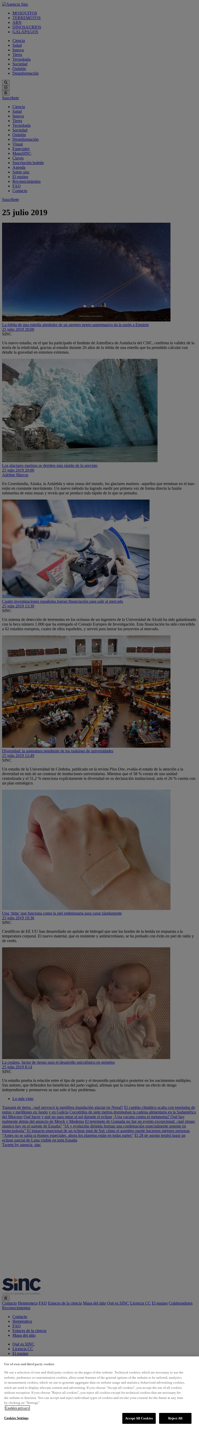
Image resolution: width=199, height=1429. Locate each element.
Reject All (175, 1418)
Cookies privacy (17, 1408)
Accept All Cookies (139, 1418)
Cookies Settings (16, 1418)
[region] (99, 1392)
